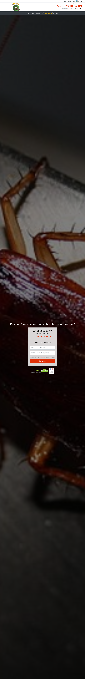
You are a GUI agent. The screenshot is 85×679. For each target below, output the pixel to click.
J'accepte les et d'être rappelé (43, 357)
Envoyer (42, 361)
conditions (42, 357)
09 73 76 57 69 (71, 6)
